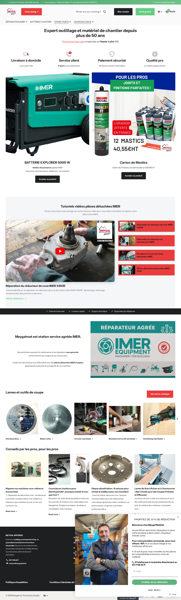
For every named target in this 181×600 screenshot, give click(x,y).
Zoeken (104, 11)
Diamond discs (82, 21)
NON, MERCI (154, 590)
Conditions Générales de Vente (65, 582)
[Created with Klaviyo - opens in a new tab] (128, 598)
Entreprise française (73, 41)
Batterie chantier (40, 21)
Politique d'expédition (17, 582)
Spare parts (61, 21)
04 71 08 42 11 (14, 560)
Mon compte (123, 12)
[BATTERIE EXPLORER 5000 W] (47, 172)
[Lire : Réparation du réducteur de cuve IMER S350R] (60, 251)
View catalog (31, 12)
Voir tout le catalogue (160, 394)
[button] (177, 419)
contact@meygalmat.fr (18, 563)
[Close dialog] (178, 517)
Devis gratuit (145, 12)
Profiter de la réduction (155, 582)
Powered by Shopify (31, 595)
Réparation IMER (15, 21)
